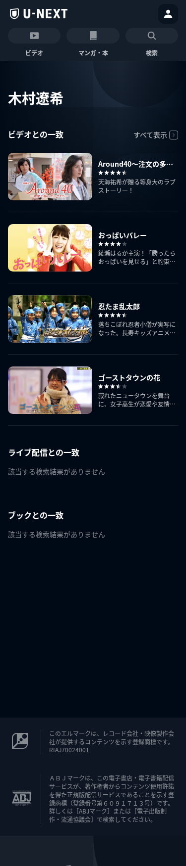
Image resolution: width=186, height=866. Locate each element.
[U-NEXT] (38, 13)
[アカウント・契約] (168, 14)
